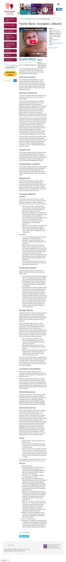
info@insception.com (54, 39)
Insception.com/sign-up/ (39, 461)
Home (21, 19)
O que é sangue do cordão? (10, 19)
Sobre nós (8, 55)
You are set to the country (11, 66)
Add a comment (24, 536)
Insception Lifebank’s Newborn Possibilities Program (31, 412)
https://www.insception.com (56, 43)
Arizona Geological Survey (29, 519)
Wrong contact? (53, 48)
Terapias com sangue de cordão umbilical (9, 37)
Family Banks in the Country (32, 19)
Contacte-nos (8, 60)
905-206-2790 (56, 31)
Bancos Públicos (9, 31)
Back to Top (6, 560)
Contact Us (11, 545)
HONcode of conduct (51, 546)
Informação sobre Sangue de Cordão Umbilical (10, 44)
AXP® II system (26, 475)
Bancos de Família (10, 25)
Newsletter (8, 51)
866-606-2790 (56, 30)
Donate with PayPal (10, 73)
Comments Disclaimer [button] (24, 532)
